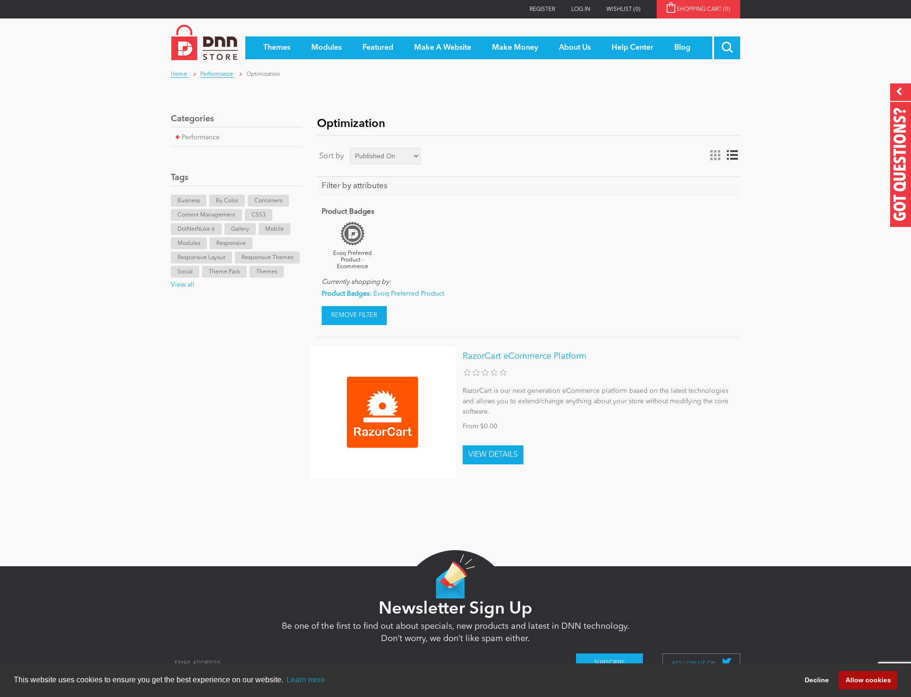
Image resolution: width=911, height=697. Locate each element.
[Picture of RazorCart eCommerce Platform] (382, 412)
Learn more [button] (306, 680)
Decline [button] (817, 680)
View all (183, 284)
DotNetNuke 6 (196, 229)
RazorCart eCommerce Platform (524, 356)
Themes (266, 272)
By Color (227, 201)
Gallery (240, 229)
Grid (715, 155)
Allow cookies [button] (868, 680)
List (732, 155)
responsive (231, 243)
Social (185, 272)
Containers (268, 201)
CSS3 (258, 215)
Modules (188, 243)
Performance (201, 137)
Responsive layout (201, 258)
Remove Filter (354, 315)
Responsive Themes (267, 258)
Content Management (206, 215)
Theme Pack (224, 272)
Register (542, 9)
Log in (580, 9)
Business (188, 201)
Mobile (274, 229)
